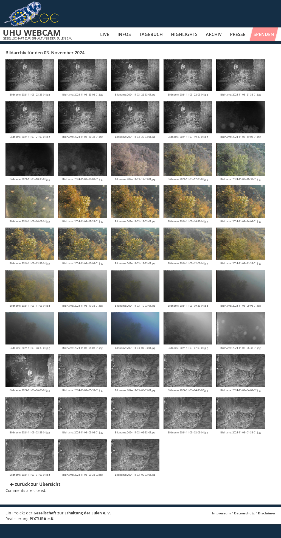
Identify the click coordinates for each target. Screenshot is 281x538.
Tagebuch (151, 34)
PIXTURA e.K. (42, 518)
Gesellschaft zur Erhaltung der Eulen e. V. (72, 512)
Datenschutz (244, 513)
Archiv (214, 34)
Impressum (221, 513)
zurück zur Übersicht (37, 484)
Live (104, 34)
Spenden (264, 34)
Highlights (184, 34)
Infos (124, 34)
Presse (237, 34)
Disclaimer (267, 513)
